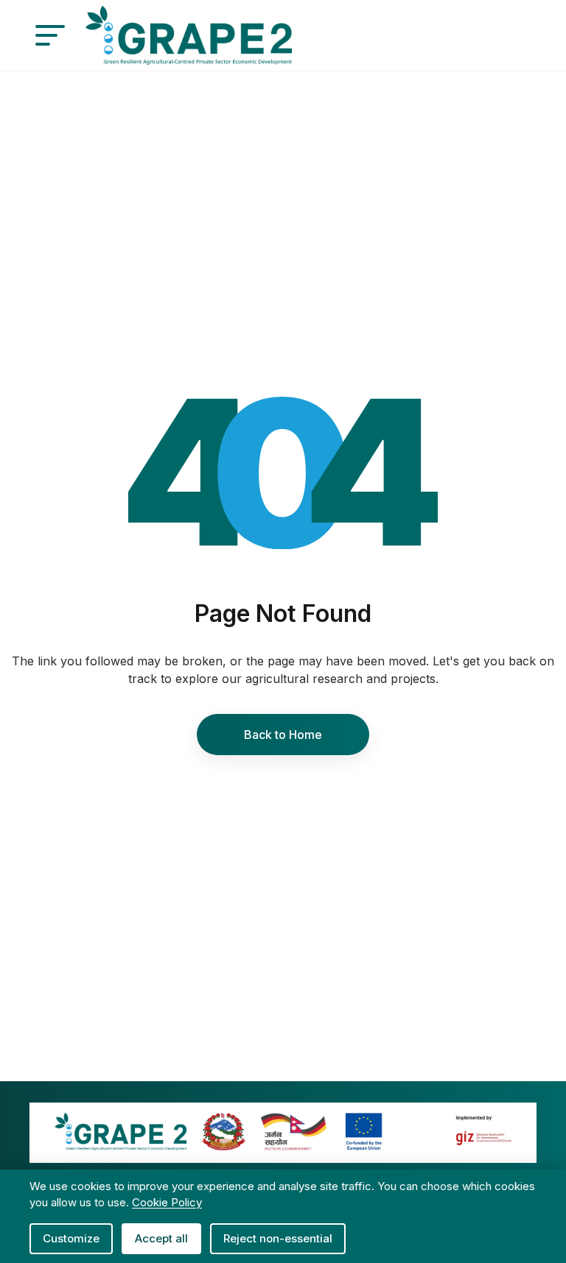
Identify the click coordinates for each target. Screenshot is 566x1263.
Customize (71, 1238)
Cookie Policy (167, 1202)
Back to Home (283, 734)
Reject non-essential (277, 1238)
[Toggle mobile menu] (50, 35)
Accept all (161, 1238)
